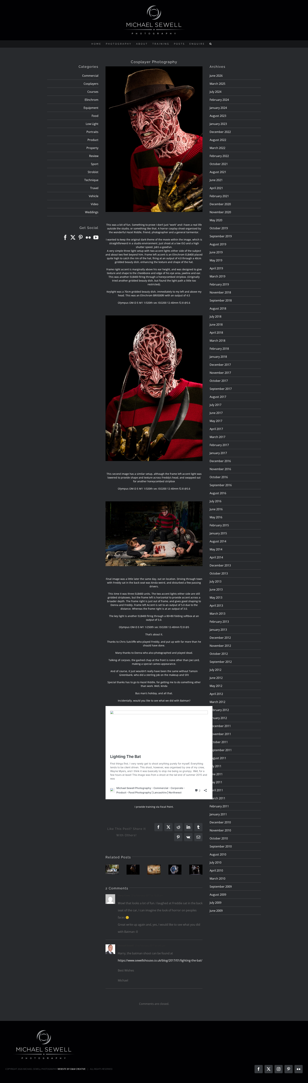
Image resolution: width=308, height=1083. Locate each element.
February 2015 (219, 525)
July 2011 (215, 766)
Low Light (92, 124)
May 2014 (216, 549)
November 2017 (220, 373)
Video (94, 204)
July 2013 (215, 581)
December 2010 (220, 822)
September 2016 (221, 485)
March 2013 (217, 614)
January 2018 (218, 357)
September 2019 (221, 236)
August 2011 (218, 758)
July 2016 (215, 501)
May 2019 (216, 260)
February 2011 (219, 806)
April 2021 (216, 188)
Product (93, 140)
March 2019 (217, 276)
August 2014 (218, 541)
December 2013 (220, 565)
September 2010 (221, 846)
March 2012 (217, 702)
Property (92, 148)
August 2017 (218, 397)
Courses (92, 92)
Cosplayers (91, 84)
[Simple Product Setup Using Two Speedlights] (175, 870)
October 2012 (219, 654)
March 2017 (217, 437)
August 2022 (218, 140)
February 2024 (219, 100)
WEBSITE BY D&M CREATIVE (72, 1069)
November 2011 (220, 734)
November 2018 (220, 292)
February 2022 (219, 156)
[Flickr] (88, 237)
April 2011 (216, 790)
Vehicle (93, 196)
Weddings (91, 212)
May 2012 (216, 686)
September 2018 (221, 300)
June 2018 (216, 325)
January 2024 (218, 108)
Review (93, 156)
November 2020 (220, 212)
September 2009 (221, 887)
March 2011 (217, 798)
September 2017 (221, 389)
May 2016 (216, 517)
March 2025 (217, 84)
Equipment (91, 108)
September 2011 (221, 750)
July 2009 (215, 903)
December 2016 (220, 461)
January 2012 (218, 718)
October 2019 (219, 228)
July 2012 (215, 670)
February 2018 (219, 349)
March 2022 (217, 148)
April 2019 (216, 268)
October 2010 (219, 838)
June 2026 (216, 76)
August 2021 (218, 172)
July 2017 (215, 405)
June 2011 (216, 774)
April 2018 (216, 333)
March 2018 (217, 341)
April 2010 (216, 870)
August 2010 (218, 854)
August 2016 (218, 493)
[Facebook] (65, 237)
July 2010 (215, 862)
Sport (94, 164)
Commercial (90, 76)
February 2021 (219, 196)
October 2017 (219, 381)
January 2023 (218, 124)
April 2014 (216, 557)
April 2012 (216, 694)
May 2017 (216, 421)
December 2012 (220, 638)
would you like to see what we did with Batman (161, 700)
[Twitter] (72, 237)
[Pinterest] (80, 237)
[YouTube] (95, 237)
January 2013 (218, 630)
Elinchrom (91, 100)
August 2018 (218, 308)
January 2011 (218, 814)
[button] (210, 43)
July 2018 (215, 316)
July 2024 (215, 92)
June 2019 (216, 252)
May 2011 (216, 782)
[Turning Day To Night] (133, 870)
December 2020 (220, 204)
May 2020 (216, 220)
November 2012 (220, 646)
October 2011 (219, 742)
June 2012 (216, 678)
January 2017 (218, 453)
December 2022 (220, 132)
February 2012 (219, 710)
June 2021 (216, 180)
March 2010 (217, 878)
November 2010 (220, 830)
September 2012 (221, 662)
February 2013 (219, 622)
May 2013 (216, 597)
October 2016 (219, 477)
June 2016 (216, 509)
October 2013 (219, 573)
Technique (91, 180)
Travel (94, 188)
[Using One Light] (154, 870)
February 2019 (219, 284)
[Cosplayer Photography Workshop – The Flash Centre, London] (195, 870)
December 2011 (220, 726)
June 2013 (216, 589)
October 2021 (219, 164)
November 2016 (220, 469)
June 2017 (216, 413)
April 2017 (216, 429)
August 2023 (218, 116)
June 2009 (216, 911)
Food (95, 116)
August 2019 (218, 244)
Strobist (93, 172)
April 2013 (216, 606)
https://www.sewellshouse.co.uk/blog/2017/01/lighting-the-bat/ (160, 960)
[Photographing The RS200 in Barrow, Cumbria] (112, 870)
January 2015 (218, 533)
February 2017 (219, 445)
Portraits (92, 132)
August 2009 (218, 895)
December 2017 (220, 365)
